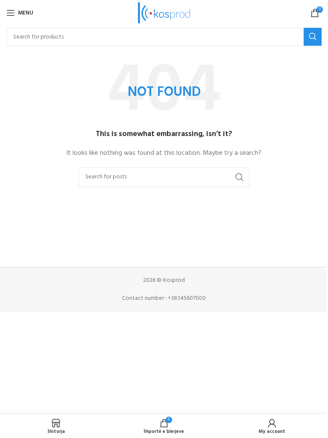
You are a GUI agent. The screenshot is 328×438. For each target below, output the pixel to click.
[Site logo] (164, 13)
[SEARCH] (313, 37)
